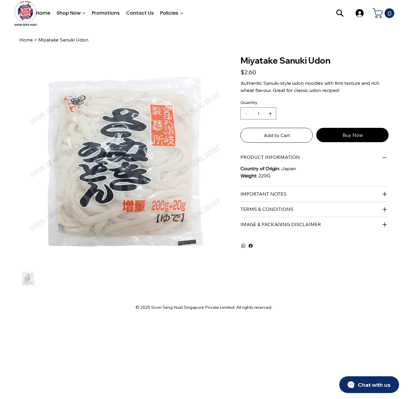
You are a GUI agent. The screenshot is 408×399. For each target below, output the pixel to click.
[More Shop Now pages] (83, 13)
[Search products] (340, 13)
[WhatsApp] (243, 246)
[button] (385, 13)
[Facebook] (251, 246)
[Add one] (270, 113)
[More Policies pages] (181, 13)
